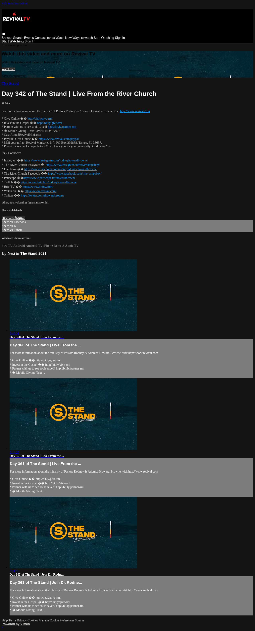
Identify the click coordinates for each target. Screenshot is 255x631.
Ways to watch (83, 37)
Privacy (22, 620)
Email (21, 218)
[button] (3, 34)
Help (5, 620)
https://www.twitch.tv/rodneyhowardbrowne (48, 182)
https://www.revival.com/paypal (59, 139)
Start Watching (104, 37)
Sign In (29, 41)
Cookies (33, 620)
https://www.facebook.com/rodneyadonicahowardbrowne (60, 169)
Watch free (8, 69)
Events (29, 37)
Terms (13, 620)
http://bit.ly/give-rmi (40, 118)
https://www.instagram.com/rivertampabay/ (73, 164)
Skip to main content (14, 3)
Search (18, 37)
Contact (40, 37)
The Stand (10, 83)
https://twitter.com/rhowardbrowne (42, 195)
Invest (50, 37)
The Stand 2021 (33, 253)
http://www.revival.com (135, 111)
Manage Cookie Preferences (57, 620)
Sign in (120, 37)
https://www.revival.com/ (40, 191)
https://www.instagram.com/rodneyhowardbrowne (56, 160)
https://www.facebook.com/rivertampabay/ (74, 173)
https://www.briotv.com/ (38, 186)
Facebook (8, 218)
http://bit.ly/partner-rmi (62, 126)
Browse (7, 37)
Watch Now (64, 37)
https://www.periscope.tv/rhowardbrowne (49, 178)
